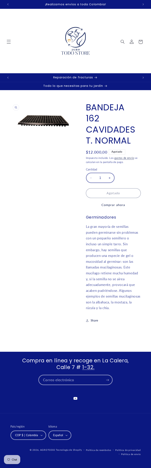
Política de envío (131, 454)
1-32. (88, 367)
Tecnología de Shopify (69, 450)
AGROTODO (47, 450)
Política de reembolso (98, 450)
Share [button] (94, 320)
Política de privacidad (128, 450)
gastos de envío (124, 158)
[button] (8, 41)
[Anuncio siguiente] (143, 4)
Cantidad (91, 169)
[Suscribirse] (107, 380)
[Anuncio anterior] (8, 4)
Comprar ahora (113, 205)
